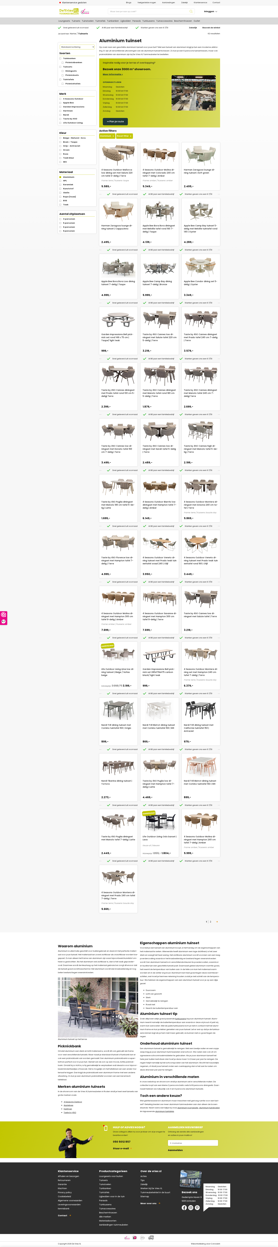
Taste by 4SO (70, 118)
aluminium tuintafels (164, 1111)
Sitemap (144, 1196)
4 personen (69, 219)
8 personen (69, 231)
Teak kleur (68, 157)
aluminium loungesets (187, 1107)
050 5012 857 (121, 1141)
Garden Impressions (73, 106)
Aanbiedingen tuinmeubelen (113, 1224)
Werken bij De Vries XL (151, 1188)
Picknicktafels (73, 83)
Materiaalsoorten (107, 1220)
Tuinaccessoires (164, 20)
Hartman (68, 110)
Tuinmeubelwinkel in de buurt (155, 1192)
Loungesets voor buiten (111, 1176)
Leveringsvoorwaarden (69, 1204)
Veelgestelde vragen (147, 2)
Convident (215, 1244)
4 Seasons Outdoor (73, 98)
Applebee (68, 1105)
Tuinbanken (113, 20)
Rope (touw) (69, 196)
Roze (65, 154)
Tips (142, 1180)
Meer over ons (148, 1203)
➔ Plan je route (115, 121)
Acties (143, 1176)
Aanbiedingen (168, 2)
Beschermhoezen (183, 20)
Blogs (128, 2)
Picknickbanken (73, 62)
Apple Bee (68, 102)
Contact (216, 2)
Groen (66, 150)
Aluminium (68, 177)
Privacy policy (65, 1192)
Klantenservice (200, 2)
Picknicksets (72, 75)
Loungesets (64, 20)
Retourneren (64, 1180)
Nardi (66, 114)
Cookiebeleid (64, 1196)
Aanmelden (175, 1150)
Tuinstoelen (88, 20)
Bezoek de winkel (211, 27)
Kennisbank (63, 1208)
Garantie (62, 1184)
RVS (65, 200)
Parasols (136, 20)
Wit (65, 162)
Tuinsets (76, 20)
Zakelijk (184, 2)
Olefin (66, 192)
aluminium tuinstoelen (209, 1107)
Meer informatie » (113, 74)
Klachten (62, 1188)
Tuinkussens (148, 20)
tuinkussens (180, 1018)
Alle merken (105, 1216)
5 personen (69, 223)
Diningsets (71, 71)
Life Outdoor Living (73, 122)
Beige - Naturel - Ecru (74, 138)
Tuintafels (100, 20)
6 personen (69, 227)
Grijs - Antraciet (71, 146)
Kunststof (68, 188)
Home (73, 33)
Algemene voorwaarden (70, 1200)
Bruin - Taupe (70, 142)
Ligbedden (125, 20)
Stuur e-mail (121, 1148)
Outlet (197, 20)
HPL (65, 180)
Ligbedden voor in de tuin (112, 1196)
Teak (65, 204)
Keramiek (68, 184)
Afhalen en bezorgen (68, 1176)
